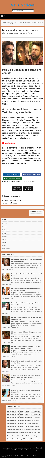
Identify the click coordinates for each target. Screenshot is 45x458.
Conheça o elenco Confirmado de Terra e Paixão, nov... (24, 432)
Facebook (29, 450)
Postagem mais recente (17, 188)
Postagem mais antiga (27, 188)
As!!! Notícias (21, 456)
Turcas (4, 227)
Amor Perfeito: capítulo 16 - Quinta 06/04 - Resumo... (23, 417)
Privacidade (9, 450)
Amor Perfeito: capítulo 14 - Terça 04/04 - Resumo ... (23, 423)
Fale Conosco (37, 448)
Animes (4, 242)
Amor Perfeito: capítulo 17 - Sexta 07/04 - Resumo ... (23, 414)
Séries (4, 239)
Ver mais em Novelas (9, 203)
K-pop (4, 233)
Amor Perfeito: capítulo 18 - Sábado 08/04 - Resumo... (23, 411)
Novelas (5, 224)
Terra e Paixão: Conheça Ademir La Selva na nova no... (24, 439)
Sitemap (16, 450)
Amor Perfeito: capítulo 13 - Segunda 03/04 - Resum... (23, 426)
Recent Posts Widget (35, 215)
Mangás (4, 245)
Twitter (23, 450)
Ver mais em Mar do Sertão (11, 200)
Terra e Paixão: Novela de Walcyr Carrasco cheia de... (24, 429)
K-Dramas (5, 230)
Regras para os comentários (23, 448)
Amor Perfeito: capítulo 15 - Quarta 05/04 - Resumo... (23, 420)
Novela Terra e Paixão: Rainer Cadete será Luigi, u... (23, 436)
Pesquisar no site (18, 11)
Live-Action (6, 248)
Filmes (4, 236)
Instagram (36, 450)
